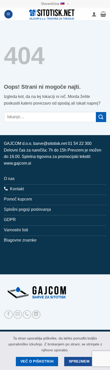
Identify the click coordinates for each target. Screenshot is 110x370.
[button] (8, 14)
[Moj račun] (94, 14)
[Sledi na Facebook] (8, 314)
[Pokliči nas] (27, 314)
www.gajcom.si (17, 163)
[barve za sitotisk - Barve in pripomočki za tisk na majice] (52, 14)
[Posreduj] (101, 117)
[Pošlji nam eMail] (18, 314)
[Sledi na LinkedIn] (36, 314)
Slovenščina (50, 4)
